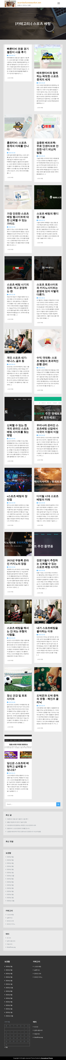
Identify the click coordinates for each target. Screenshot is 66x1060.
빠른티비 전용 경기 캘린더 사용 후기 (17, 819)
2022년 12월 (10, 900)
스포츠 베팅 (10, 78)
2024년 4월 (10, 863)
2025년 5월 (10, 857)
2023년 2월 (10, 894)
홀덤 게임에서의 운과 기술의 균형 (17, 822)
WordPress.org (11, 947)
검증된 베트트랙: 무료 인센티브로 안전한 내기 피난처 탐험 (24, 831)
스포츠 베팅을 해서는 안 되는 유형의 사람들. (18, 631)
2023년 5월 (10, 885)
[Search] (58, 804)
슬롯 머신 (9, 917)
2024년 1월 (10, 872)
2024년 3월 (10, 866)
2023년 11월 (10, 875)
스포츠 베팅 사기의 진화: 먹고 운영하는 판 (18, 288)
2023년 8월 (10, 879)
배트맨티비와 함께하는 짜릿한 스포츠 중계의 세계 (48, 76)
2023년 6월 (10, 882)
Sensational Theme (47, 1058)
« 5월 (6, 1047)
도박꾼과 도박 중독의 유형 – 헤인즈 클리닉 (48, 699)
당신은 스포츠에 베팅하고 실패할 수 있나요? (18, 766)
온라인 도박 (10, 921)
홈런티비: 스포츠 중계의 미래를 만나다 (18, 146)
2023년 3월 (10, 891)
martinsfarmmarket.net (29, 2)
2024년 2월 (10, 869)
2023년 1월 (10, 897)
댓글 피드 (9, 944)
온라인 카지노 (11, 924)
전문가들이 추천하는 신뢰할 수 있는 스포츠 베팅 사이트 (48, 563)
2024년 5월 (10, 860)
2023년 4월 (10, 888)
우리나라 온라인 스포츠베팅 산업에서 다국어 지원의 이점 (48, 428)
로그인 (9, 938)
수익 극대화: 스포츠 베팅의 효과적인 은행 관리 (48, 361)
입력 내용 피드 (11, 941)
